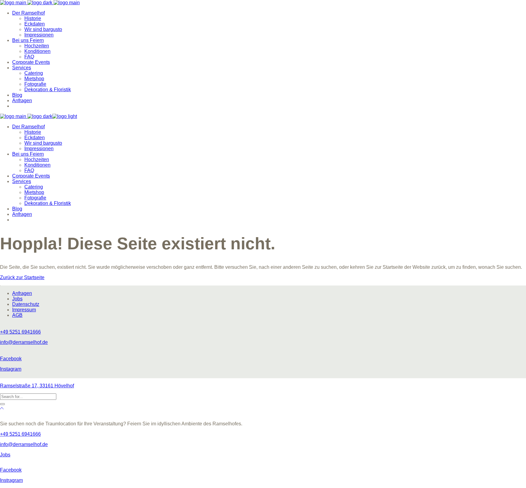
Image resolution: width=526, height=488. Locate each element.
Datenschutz (25, 304)
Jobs (17, 298)
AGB (17, 315)
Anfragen (22, 293)
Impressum (24, 309)
